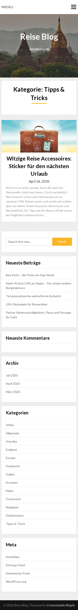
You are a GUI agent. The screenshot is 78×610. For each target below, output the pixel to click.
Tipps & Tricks (15, 524)
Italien (10, 474)
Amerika (11, 441)
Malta (9, 491)
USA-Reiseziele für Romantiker (26, 304)
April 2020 (13, 383)
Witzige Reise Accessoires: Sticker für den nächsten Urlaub (39, 166)
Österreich (13, 499)
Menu (7, 7)
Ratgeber (12, 507)
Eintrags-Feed (15, 565)
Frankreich (13, 466)
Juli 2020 (12, 375)
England (11, 449)
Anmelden (13, 557)
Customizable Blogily (61, 605)
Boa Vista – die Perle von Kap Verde (30, 275)
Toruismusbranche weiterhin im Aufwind (33, 296)
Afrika (10, 425)
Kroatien (12, 482)
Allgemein (12, 433)
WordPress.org (16, 581)
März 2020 (13, 392)
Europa (10, 458)
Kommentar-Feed (18, 573)
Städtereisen (15, 515)
